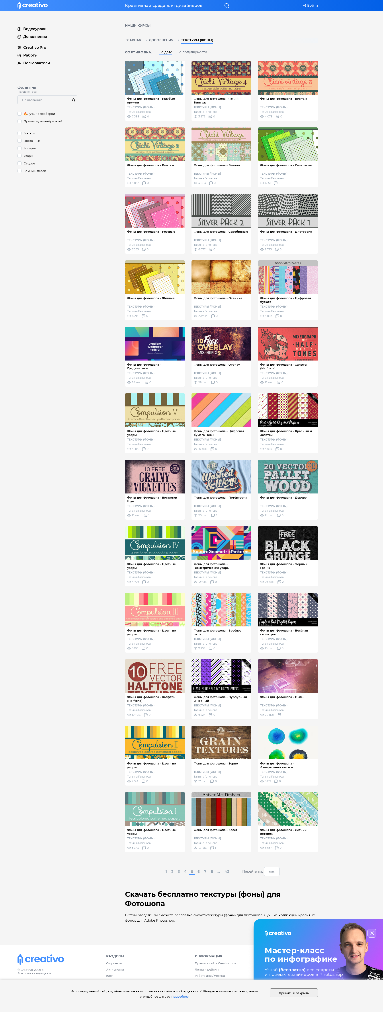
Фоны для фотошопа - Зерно (216, 763)
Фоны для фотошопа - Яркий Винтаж (216, 100)
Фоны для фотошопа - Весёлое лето (217, 632)
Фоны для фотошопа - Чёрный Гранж (283, 565)
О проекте (114, 963)
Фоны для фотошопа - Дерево (283, 497)
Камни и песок (35, 171)
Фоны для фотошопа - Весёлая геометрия (284, 632)
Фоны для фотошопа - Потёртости (220, 497)
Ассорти (30, 148)
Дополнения (161, 40)
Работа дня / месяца (210, 975)
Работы (30, 55)
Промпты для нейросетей (43, 121)
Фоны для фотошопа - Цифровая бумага (285, 300)
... (218, 872)
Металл (29, 133)
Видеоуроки (35, 29)
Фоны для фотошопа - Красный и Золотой (286, 433)
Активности (115, 969)
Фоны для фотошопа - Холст (215, 830)
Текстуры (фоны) (197, 40)
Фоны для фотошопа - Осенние (218, 298)
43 (227, 872)
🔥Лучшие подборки (39, 113)
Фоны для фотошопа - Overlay (217, 364)
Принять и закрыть (294, 993)
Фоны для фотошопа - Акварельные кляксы (277, 765)
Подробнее (180, 996)
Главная (133, 40)
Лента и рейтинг (207, 969)
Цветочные (32, 140)
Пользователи (36, 63)
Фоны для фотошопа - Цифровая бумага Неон (219, 433)
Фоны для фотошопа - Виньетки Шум (152, 499)
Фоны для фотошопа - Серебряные (221, 231)
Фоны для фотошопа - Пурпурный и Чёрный (220, 698)
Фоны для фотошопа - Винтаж (283, 98)
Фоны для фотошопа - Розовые (151, 231)
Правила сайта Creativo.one (215, 963)
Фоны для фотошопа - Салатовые (286, 165)
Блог (109, 975)
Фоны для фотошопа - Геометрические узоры (211, 565)
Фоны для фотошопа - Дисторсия (286, 231)
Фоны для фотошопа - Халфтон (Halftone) (284, 366)
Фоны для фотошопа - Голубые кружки (151, 100)
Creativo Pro (34, 47)
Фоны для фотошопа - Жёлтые (150, 298)
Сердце (29, 163)
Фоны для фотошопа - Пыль (281, 697)
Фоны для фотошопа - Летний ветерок (283, 831)
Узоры (28, 156)
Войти (312, 5)
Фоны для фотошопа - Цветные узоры (151, 433)
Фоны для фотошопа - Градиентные (144, 366)
